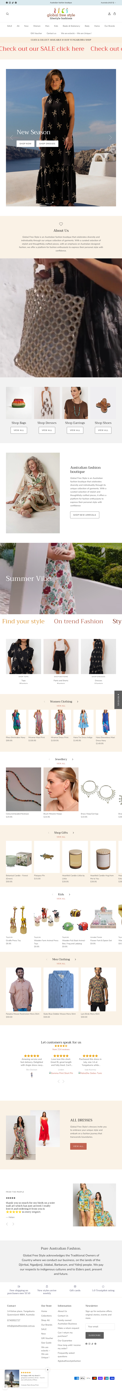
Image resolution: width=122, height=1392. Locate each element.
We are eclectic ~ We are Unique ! (76, 33)
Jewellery (61, 759)
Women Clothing (61, 701)
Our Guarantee (65, 1340)
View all (61, 706)
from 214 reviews (61, 1049)
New (26, 26)
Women (37, 26)
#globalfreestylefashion (69, 1361)
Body (87, 26)
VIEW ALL (103, 430)
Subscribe (95, 1335)
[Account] (109, 13)
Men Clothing (61, 959)
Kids (56, 26)
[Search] (7, 13)
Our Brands (109, 26)
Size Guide (46, 1342)
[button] (59, 1081)
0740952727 (13, 1320)
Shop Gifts (61, 832)
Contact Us (63, 1315)
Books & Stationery (71, 26)
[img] (61, 1046)
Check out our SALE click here (76, 49)
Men (47, 26)
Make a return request (68, 1328)
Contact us (51, 33)
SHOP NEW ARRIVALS (84, 515)
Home (97, 26)
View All (19, 430)
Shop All (45, 1320)
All (18, 26)
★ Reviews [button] (118, 700)
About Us (62, 1311)
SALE (9, 26)
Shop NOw (25, 197)
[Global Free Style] (61, 14)
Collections (46, 1315)
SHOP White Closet (50, 197)
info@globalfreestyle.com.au (21, 1325)
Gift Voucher (36, 33)
